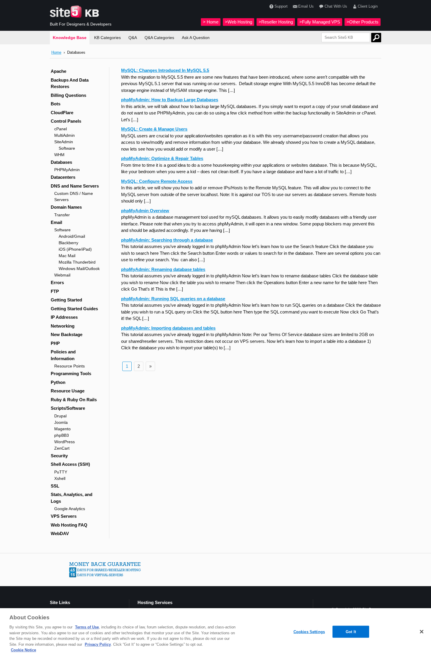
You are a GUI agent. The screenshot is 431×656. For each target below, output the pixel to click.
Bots (55, 103)
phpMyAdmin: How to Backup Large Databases (169, 99)
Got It (351, 631)
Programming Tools (71, 373)
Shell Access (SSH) (70, 464)
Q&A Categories (159, 37)
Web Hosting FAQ (69, 524)
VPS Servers (64, 516)
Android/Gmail (72, 236)
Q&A (132, 37)
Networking (62, 325)
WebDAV (60, 533)
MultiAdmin (64, 135)
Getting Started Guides (74, 308)
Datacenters (63, 177)
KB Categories (107, 37)
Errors (57, 282)
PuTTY (60, 472)
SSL (55, 485)
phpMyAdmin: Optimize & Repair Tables (162, 158)
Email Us (306, 6)
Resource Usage (67, 390)
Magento (62, 428)
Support (281, 6)
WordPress (64, 441)
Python (58, 382)
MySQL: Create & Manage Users (154, 129)
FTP (55, 291)
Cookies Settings (309, 631)
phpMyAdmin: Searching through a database (167, 239)
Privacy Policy (98, 644)
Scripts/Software (68, 408)
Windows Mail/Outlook (79, 268)
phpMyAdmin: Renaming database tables (163, 269)
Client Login (368, 6)
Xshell (59, 478)
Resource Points (69, 366)
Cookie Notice (23, 650)
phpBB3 (61, 435)
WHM (59, 154)
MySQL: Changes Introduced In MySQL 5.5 (165, 70)
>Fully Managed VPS (319, 21)
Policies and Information (63, 355)
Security (59, 455)
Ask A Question (196, 37)
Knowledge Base (69, 37)
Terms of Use (87, 627)
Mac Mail (67, 255)
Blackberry (68, 242)
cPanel (60, 129)
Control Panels (66, 121)
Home (56, 52)
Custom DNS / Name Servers (73, 196)
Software (67, 148)
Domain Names (66, 207)
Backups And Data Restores (70, 83)
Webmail (62, 275)
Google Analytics (69, 508)
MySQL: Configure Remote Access (156, 181)
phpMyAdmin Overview (145, 210)
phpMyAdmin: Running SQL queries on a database (173, 298)
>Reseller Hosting (276, 21)
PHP (55, 343)
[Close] (421, 631)
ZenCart (61, 448)
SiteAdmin (63, 141)
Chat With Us (336, 6)
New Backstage (66, 334)
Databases (61, 162)
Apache (58, 71)
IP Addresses (64, 317)
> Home (210, 21)
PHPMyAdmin (67, 169)
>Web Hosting (238, 21)
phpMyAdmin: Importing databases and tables (168, 328)
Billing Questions (68, 95)
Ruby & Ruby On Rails (74, 399)
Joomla (61, 422)
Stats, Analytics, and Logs (71, 498)
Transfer (62, 215)
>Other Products (363, 21)
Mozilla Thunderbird (77, 262)
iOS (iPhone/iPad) (75, 249)
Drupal (60, 416)
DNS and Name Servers (75, 185)
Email (56, 222)
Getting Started (66, 299)
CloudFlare (62, 112)
